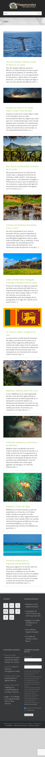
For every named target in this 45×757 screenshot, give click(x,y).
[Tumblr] (5, 617)
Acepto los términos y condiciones (32, 709)
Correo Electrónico (31, 664)
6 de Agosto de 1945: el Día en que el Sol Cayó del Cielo (33, 613)
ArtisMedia (9, 725)
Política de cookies (33, 725)
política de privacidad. (30, 704)
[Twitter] (17, 605)
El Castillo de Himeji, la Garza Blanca (31, 638)
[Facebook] (5, 605)
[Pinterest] (17, 611)
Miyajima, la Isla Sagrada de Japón (32, 605)
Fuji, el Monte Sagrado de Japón (32, 630)
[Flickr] (11, 605)
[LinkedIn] (11, 617)
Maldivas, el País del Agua (18, 506)
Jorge (6, 696)
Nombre (28, 657)
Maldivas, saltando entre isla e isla (22, 390)
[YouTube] (5, 611)
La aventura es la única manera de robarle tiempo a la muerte (12, 658)
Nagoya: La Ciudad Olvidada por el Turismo (33, 622)
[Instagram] (11, 611)
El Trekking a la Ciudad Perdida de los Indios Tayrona (11, 688)
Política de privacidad (20, 725)
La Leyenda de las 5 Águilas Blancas (12, 678)
